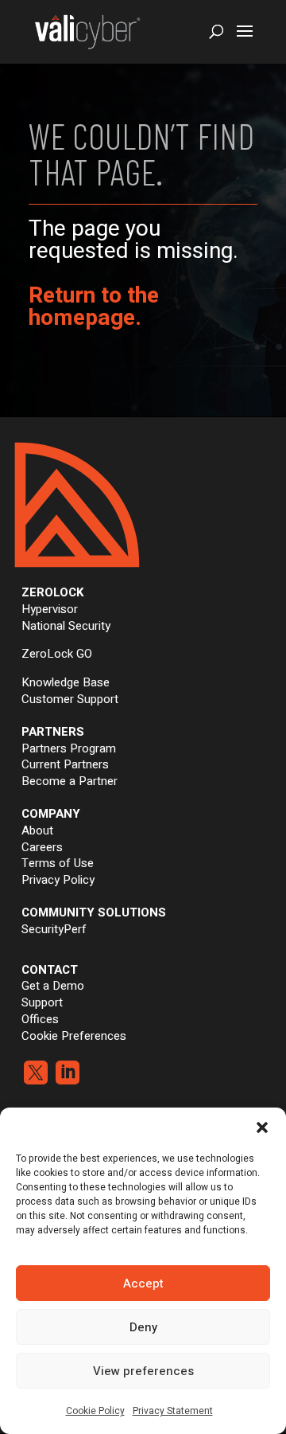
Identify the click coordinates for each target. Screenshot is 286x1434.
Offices (40, 1019)
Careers (42, 847)
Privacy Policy (58, 880)
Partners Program (68, 748)
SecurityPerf (54, 929)
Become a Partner (69, 781)
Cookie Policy (95, 1411)
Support (42, 1002)
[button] (262, 1127)
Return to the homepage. (94, 306)
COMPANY (50, 813)
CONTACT (49, 970)
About (37, 830)
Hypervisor (49, 609)
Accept (143, 1283)
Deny (143, 1327)
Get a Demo (52, 985)
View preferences (143, 1371)
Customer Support (69, 699)
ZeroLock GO (56, 653)
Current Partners (65, 764)
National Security (65, 626)
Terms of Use (57, 863)
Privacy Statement (173, 1411)
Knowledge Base (65, 682)
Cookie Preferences (73, 1036)
